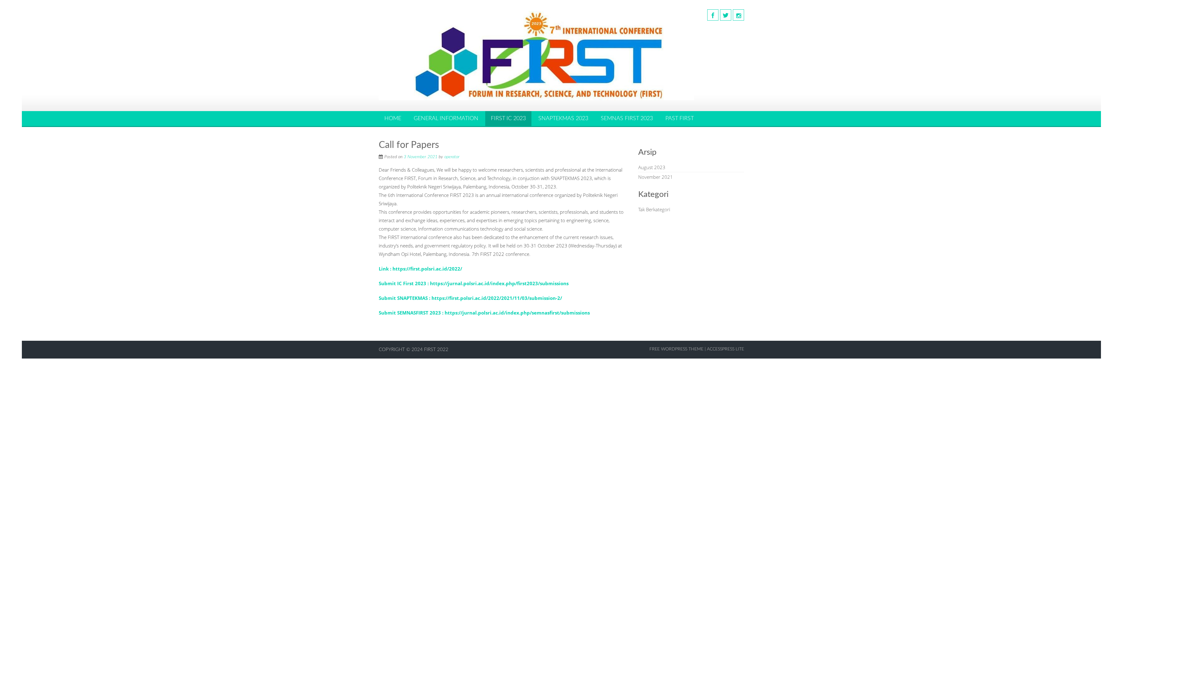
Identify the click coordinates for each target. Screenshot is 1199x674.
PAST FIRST (679, 118)
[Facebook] (712, 15)
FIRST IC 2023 (508, 118)
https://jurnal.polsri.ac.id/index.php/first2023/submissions (499, 283)
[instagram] (738, 15)
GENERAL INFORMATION (446, 118)
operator (452, 157)
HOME (392, 118)
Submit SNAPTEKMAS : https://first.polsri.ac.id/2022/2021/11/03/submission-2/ (470, 298)
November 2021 (655, 177)
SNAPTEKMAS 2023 (563, 118)
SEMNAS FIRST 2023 (627, 118)
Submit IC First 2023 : (404, 283)
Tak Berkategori (654, 209)
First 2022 (436, 349)
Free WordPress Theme (676, 349)
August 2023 (651, 167)
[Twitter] (725, 15)
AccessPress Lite (725, 349)
